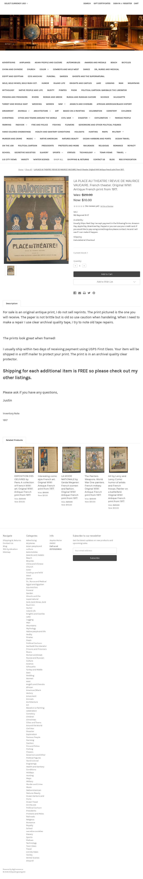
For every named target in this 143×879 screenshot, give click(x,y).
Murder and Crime (12, 138)
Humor (45, 83)
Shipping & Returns (78, 159)
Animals (22, 111)
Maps (105, 131)
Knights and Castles (81, 83)
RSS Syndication (127, 159)
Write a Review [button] (106, 206)
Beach (114, 62)
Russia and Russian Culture (81, 97)
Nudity (50, 90)
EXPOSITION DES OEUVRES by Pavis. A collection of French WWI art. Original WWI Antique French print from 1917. (24, 485)
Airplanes (25, 62)
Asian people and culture (48, 62)
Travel (120, 152)
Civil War (66, 118)
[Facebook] (74, 293)
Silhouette (119, 97)
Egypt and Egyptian (12, 76)
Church (31, 69)
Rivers (35, 97)
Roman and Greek (52, 97)
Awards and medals (95, 62)
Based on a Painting (74, 111)
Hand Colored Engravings (16, 131)
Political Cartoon (27, 145)
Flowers (69, 124)
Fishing (56, 124)
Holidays (79, 131)
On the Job (8, 145)
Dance (86, 69)
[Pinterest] (93, 293)
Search (87, 3)
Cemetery (112, 111)
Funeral (51, 76)
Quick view (24, 457)
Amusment (7, 111)
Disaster (82, 118)
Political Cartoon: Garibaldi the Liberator (104, 90)
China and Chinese (12, 69)
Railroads (88, 145)
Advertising (8, 62)
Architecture (41, 111)
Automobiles (73, 62)
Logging (109, 83)
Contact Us (99, 159)
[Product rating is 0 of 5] (79, 206)
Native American (49, 138)
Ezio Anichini (35, 76)
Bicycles (126, 62)
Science (105, 97)
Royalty (131, 145)
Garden (64, 76)
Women (50, 104)
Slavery (44, 152)
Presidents (48, 145)
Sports (56, 152)
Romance (118, 145)
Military (116, 131)
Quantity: (77, 261)
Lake (98, 83)
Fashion (20, 124)
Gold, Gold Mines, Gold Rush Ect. (19, 83)
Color (43, 69)
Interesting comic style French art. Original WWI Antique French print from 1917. (47, 482)
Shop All (58, 159)
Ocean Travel (122, 138)
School (6, 152)
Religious (104, 145)
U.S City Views (9, 159)
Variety (25, 159)
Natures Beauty (70, 138)
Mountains (133, 83)
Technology (86, 152)
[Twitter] (89, 293)
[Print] (84, 293)
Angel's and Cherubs (81, 104)
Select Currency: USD (15, 3)
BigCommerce (17, 869)
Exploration (101, 118)
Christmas (8, 118)
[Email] (79, 293)
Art (57, 111)
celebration (95, 111)
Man (121, 83)
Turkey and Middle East (15, 104)
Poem (74, 90)
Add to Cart (24, 462)
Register (127, 3)
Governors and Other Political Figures (100, 124)
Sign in (116, 3)
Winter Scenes (41, 159)
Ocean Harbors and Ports (97, 138)
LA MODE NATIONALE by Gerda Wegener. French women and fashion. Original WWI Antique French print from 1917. (70, 487)
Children (126, 111)
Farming (6, 124)
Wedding (37, 104)
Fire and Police (39, 124)
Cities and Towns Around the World (37, 118)
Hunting (93, 131)
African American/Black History (114, 104)
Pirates (63, 90)
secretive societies (25, 152)
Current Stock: (80, 253)
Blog (112, 159)
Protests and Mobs (68, 145)
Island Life (59, 83)
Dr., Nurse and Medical (106, 69)
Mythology (8, 90)
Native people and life (31, 90)
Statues (71, 152)
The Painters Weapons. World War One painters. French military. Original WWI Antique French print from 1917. (94, 485)
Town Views (106, 152)
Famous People (123, 118)
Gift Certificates (102, 3)
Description (11, 303)
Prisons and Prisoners (14, 97)
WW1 (60, 104)
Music (30, 138)
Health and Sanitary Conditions (52, 131)
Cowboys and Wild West (66, 69)
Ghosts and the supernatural (88, 76)
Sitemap (6, 552)
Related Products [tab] (14, 440)
